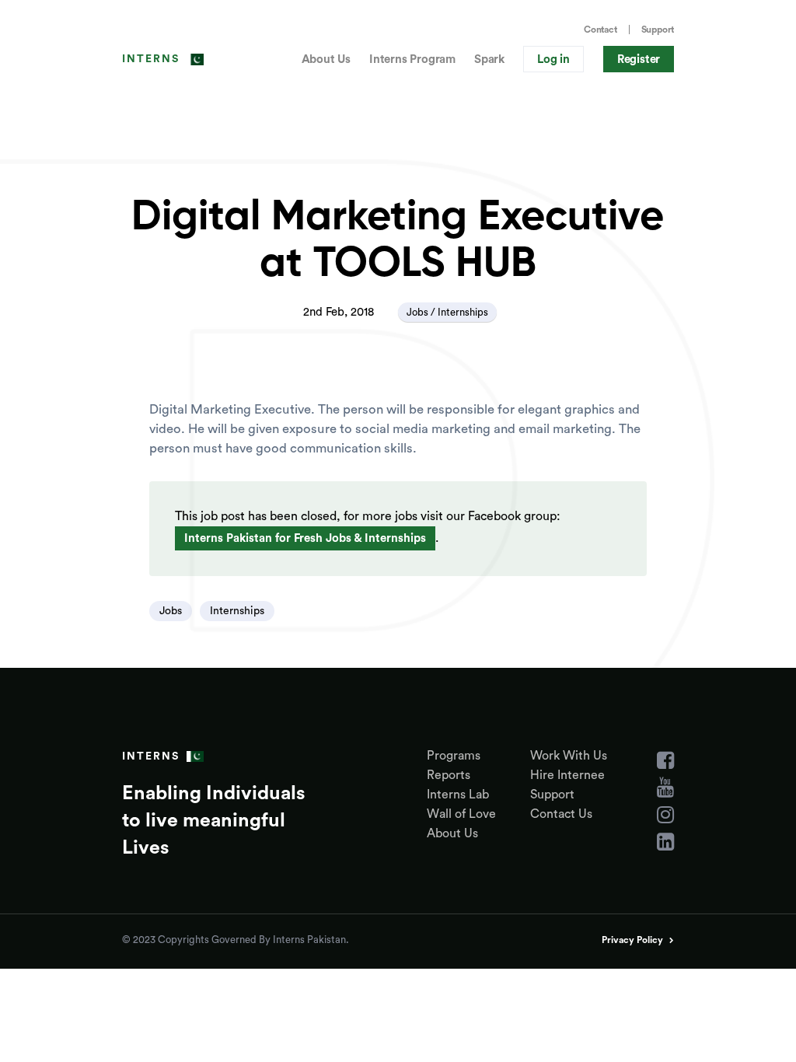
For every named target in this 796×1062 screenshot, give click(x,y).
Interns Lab (458, 794)
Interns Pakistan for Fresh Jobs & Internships (305, 538)
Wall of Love (461, 814)
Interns (151, 59)
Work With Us (568, 755)
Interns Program (412, 59)
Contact (600, 29)
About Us (326, 59)
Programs (453, 755)
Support (658, 29)
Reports (448, 775)
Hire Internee (567, 775)
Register (638, 59)
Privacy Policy (632, 940)
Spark (489, 59)
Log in (553, 59)
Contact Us (561, 814)
